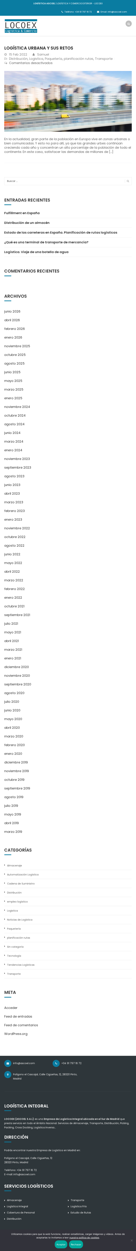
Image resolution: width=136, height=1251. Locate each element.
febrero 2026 (14, 329)
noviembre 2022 (17, 528)
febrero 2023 (14, 511)
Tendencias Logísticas (21, 965)
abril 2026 (12, 320)
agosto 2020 (14, 693)
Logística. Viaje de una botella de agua (36, 252)
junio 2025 (12, 372)
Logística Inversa (44, 1127)
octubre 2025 (15, 355)
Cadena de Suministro (21, 883)
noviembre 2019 (16, 771)
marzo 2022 (13, 580)
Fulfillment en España (22, 213)
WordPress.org (15, 1034)
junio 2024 (12, 433)
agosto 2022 (14, 545)
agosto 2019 (13, 797)
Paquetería (53, 58)
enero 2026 (13, 337)
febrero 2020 (14, 745)
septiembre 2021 (17, 615)
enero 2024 (13, 450)
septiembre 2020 (17, 684)
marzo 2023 (13, 502)
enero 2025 (13, 398)
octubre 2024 (15, 415)
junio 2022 (12, 554)
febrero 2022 (14, 589)
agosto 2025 (14, 363)
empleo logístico (17, 901)
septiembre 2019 (17, 788)
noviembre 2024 (17, 407)
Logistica (36, 58)
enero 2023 (13, 519)
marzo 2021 (13, 649)
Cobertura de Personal (21, 1212)
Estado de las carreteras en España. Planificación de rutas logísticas (60, 232)
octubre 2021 (14, 606)
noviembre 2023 (17, 459)
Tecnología (14, 956)
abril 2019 (11, 823)
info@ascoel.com (24, 1174)
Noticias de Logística (19, 919)
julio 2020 (11, 701)
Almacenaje (14, 865)
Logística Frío (79, 1206)
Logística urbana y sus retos (38, 48)
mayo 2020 (13, 719)
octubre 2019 (14, 779)
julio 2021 (11, 623)
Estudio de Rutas (81, 1212)
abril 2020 (12, 727)
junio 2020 (12, 710)
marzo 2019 (13, 831)
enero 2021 (12, 658)
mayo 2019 (12, 814)
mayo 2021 (12, 632)
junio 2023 (12, 485)
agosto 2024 (14, 424)
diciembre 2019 (16, 762)
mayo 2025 (13, 381)
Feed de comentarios (21, 1025)
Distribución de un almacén (27, 223)
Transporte (104, 58)
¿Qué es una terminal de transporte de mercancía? (46, 242)
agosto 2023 (14, 476)
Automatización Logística (23, 874)
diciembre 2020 (16, 667)
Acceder (11, 1008)
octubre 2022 (15, 537)
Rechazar (76, 1244)
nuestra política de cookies (84, 1237)
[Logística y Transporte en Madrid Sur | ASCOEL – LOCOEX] (21, 25)
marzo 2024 (13, 441)
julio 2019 (11, 805)
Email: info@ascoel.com (114, 11)
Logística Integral (17, 1206)
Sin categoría (15, 947)
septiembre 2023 (17, 467)
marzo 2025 (13, 389)
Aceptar (61, 1244)
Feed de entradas (18, 1016)
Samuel (43, 54)
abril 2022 (12, 571)
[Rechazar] (131, 1240)
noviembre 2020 (17, 675)
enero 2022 (13, 597)
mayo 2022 (13, 563)
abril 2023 (12, 493)
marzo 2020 (13, 736)
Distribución (18, 58)
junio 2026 (12, 311)
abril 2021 (11, 641)
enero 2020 (13, 753)
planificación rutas (78, 58)
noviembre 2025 (17, 346)
